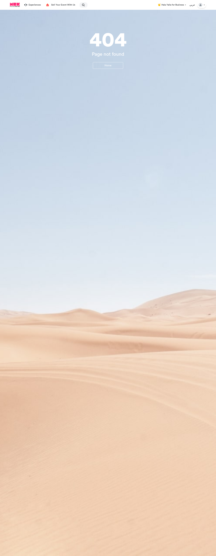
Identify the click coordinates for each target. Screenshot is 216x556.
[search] (82, 5)
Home (108, 65)
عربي (192, 5)
